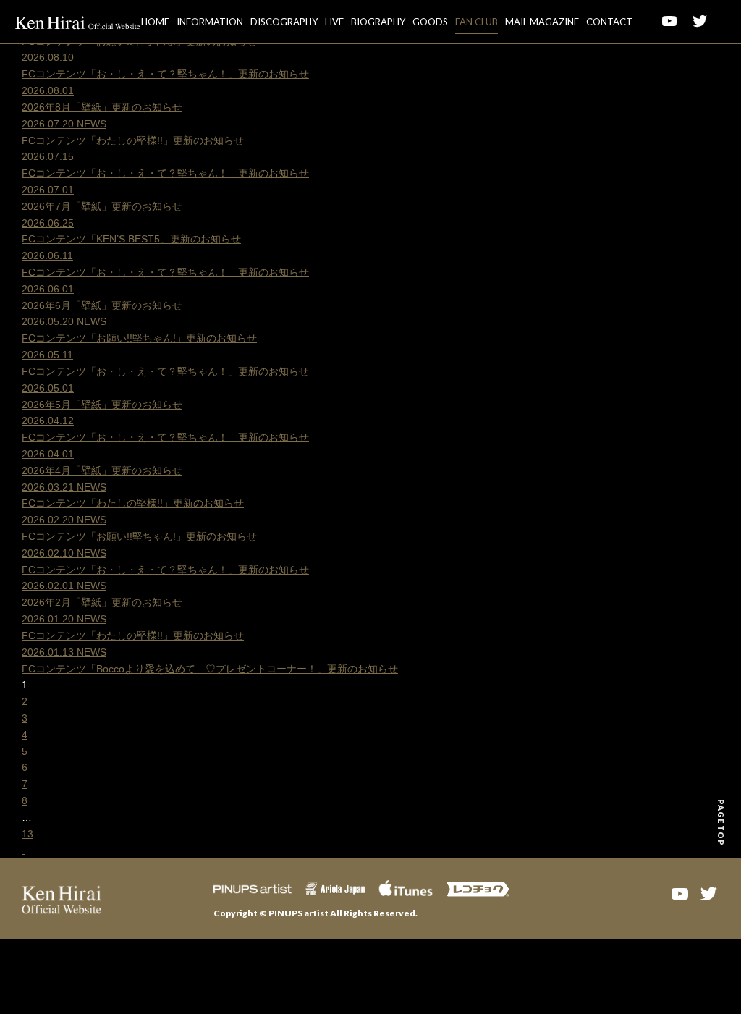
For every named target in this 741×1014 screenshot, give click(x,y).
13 (27, 834)
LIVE (334, 22)
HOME (155, 22)
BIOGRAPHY (378, 22)
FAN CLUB (476, 22)
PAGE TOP (721, 821)
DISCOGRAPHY (284, 22)
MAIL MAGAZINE (542, 22)
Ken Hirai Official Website (77, 21)
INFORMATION (210, 22)
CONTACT (609, 22)
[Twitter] (708, 892)
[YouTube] (679, 892)
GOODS (430, 22)
